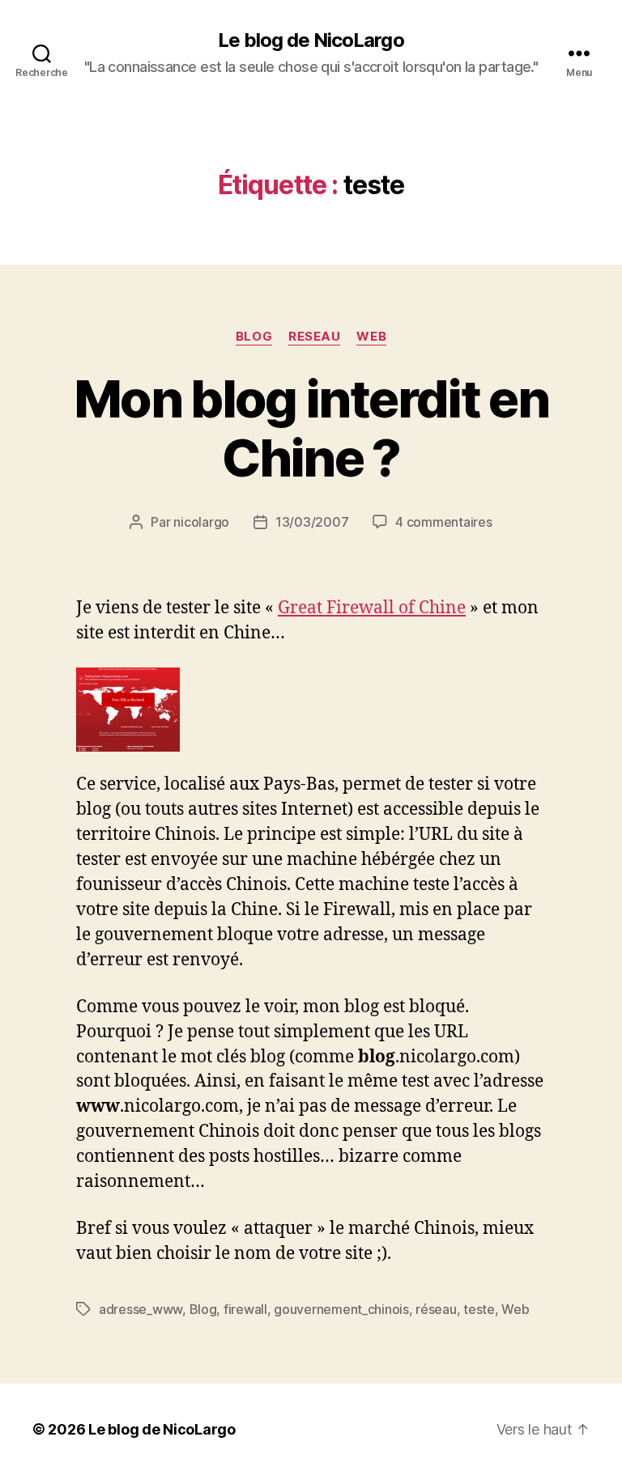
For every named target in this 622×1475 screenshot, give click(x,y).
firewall (245, 1309)
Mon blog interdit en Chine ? (311, 428)
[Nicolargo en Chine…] (311, 710)
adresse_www (140, 1309)
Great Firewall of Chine (372, 608)
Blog (254, 336)
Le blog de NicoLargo (310, 40)
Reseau (314, 336)
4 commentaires (443, 522)
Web (371, 336)
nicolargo (201, 522)
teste (479, 1309)
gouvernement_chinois (341, 1309)
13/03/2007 (311, 522)
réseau (435, 1309)
